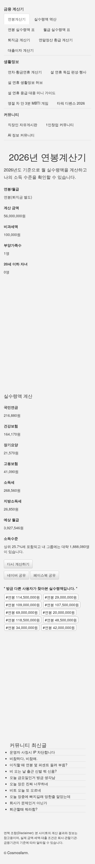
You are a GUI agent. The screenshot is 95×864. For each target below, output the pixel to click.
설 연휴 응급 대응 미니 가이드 (31, 92)
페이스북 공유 (44, 575)
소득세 (9, 482)
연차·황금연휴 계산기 (25, 71)
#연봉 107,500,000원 (62, 604)
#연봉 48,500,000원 (61, 619)
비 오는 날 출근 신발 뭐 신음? (33, 771)
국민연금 (11, 407)
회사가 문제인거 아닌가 (28, 802)
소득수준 (11, 538)
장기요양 (11, 444)
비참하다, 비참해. (23, 758)
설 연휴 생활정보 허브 (25, 82)
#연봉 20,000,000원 (59, 612)
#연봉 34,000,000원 (22, 627)
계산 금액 (11, 207)
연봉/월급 (11, 188)
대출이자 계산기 (21, 50)
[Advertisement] (47, 328)
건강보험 (11, 425)
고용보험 (11, 463)
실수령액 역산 (45, 19)
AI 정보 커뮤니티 (21, 135)
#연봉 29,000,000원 (61, 597)
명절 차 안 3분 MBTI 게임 (28, 103)
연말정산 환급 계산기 (56, 39)
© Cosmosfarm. (16, 852)
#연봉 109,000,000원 (23, 604)
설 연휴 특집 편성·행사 (68, 71)
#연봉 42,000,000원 (59, 627)
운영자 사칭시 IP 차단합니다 (32, 752)
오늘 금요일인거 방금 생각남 (32, 777)
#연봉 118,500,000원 (23, 619)
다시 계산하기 (18, 563)
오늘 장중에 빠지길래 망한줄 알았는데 (40, 796)
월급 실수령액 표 (56, 29)
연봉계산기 (17, 19)
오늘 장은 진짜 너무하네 (29, 783)
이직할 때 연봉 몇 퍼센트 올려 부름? (38, 764)
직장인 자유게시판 (22, 124)
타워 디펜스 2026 (71, 103)
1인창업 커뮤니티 (60, 124)
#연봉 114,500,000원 (23, 597)
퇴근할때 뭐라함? (23, 809)
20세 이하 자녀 (16, 263)
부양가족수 (13, 245)
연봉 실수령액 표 (21, 29)
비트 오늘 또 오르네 (25, 790)
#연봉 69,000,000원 (22, 612)
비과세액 (11, 226)
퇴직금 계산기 (19, 39)
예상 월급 (11, 519)
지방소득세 (13, 500)
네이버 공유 (16, 575)
